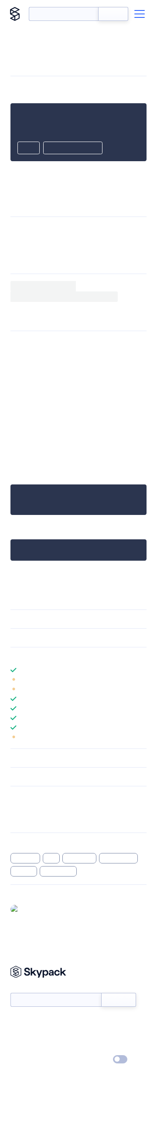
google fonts (118, 858)
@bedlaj (34, 909)
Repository (25, 820)
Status (88, 1022)
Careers (20, 1047)
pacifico (23, 871)
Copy (28, 148)
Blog (86, 1035)
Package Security (33, 808)
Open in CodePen (73, 148)
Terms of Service (102, 1047)
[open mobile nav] (140, 14)
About (18, 1035)
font (51, 858)
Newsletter (25, 988)
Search (113, 13)
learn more (73, 656)
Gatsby (95, 433)
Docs (17, 1022)
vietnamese (58, 871)
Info (141, 679)
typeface (25, 858)
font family (79, 858)
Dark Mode (94, 1059)
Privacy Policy (28, 1060)
